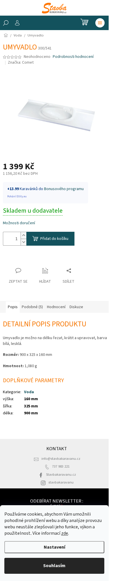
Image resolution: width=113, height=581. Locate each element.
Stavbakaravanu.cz (61, 474)
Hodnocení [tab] (56, 307)
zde (64, 533)
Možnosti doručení (19, 223)
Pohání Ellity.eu (17, 196)
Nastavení (54, 547)
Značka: (21, 62)
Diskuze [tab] (76, 307)
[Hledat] (6, 23)
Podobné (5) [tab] (32, 307)
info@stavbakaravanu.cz (60, 458)
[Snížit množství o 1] (23, 242)
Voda (29, 392)
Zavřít (13, 259)
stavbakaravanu (61, 482)
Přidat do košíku (54, 239)
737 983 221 (61, 466)
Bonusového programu (64, 189)
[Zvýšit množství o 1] (23, 235)
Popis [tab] (13, 307)
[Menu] (100, 23)
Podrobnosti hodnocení (73, 57)
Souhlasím (54, 565)
